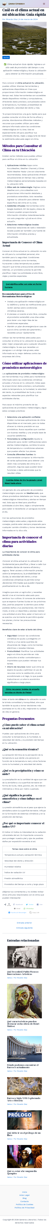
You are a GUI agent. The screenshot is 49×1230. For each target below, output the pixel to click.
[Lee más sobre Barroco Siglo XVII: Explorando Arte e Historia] (24, 1086)
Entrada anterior (24, 923)
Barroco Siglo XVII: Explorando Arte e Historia (23, 1099)
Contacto (24, 1201)
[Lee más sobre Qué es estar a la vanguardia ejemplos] (24, 1156)
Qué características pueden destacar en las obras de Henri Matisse (23, 1024)
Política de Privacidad (24, 1208)
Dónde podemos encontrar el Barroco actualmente (22, 1066)
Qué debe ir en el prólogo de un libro (24, 1134)
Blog (25, 1198)
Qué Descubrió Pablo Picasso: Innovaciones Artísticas (23, 973)
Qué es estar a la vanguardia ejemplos (22, 1172)
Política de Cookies (24, 1204)
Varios (6, 57)
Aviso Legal (24, 1195)
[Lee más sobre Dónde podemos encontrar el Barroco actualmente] (24, 1049)
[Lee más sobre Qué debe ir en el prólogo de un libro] (24, 1120)
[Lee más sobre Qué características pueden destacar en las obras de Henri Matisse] (24, 1001)
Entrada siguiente (24, 928)
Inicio (24, 1192)
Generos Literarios (16, 3)
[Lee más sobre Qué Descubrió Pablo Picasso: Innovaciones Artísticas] (24, 957)
